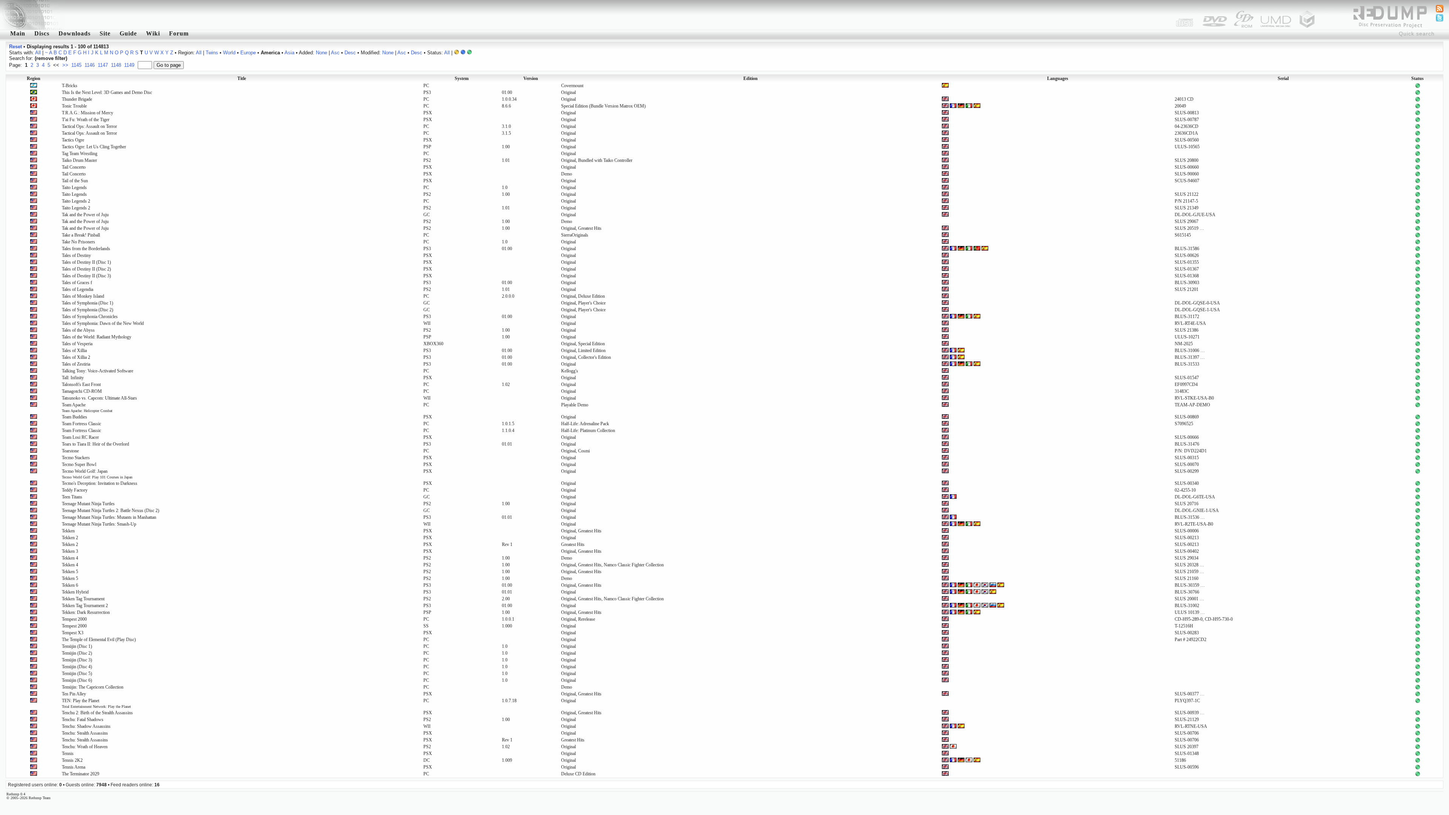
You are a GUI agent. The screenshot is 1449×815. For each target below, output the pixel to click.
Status (1417, 78)
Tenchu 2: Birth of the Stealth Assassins (97, 712)
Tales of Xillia (74, 350)
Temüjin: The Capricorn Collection (92, 687)
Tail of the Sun (75, 180)
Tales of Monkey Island (83, 296)
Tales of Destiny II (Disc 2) (86, 269)
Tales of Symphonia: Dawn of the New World (103, 323)
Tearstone (70, 451)
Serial (1283, 78)
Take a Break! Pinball (81, 235)
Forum (179, 33)
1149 (129, 65)
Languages (1057, 78)
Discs (41, 33)
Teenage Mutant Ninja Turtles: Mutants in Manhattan (109, 517)
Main (17, 33)
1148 (116, 65)
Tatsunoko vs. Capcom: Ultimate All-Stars (99, 398)
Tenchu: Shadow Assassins (86, 726)
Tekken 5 (70, 571)
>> (65, 65)
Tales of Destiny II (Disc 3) (86, 275)
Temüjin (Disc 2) (77, 653)
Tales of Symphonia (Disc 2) (87, 309)
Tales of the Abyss (78, 330)
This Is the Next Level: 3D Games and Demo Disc (107, 92)
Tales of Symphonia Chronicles (90, 316)
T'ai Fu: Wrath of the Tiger (85, 119)
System (462, 78)
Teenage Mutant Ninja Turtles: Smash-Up (99, 524)
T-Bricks (69, 85)
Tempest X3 (72, 632)
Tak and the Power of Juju (85, 214)
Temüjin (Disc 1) (77, 646)
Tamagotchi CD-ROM (82, 391)
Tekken (68, 531)
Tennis (68, 753)
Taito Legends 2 (76, 201)
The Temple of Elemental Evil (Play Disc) (99, 639)
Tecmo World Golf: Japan (97, 474)
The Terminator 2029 (80, 774)
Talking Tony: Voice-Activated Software (97, 371)
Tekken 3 (70, 551)
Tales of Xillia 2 (76, 357)
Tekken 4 (70, 558)
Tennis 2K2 (72, 760)
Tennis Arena (73, 767)
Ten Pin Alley (74, 694)
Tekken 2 (70, 537)
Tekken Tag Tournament (83, 598)
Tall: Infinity (73, 377)
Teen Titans (72, 497)
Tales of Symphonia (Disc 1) (87, 303)
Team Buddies (74, 417)
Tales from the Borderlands (86, 248)
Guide (128, 33)
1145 (76, 65)
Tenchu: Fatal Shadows (82, 719)
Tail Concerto (74, 167)
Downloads (74, 33)
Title (241, 78)
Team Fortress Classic (81, 423)
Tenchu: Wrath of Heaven (85, 746)
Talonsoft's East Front (81, 384)
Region (33, 78)
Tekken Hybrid (75, 592)
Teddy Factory (75, 490)
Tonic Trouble (74, 106)
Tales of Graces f (77, 282)
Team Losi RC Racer (80, 437)
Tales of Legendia (77, 289)
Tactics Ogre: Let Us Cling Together (94, 146)
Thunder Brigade (77, 99)
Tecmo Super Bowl (79, 464)
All (38, 52)
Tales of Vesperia (77, 343)
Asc (335, 52)
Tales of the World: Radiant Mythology (96, 337)
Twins (212, 52)
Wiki (153, 33)
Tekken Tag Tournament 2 (85, 605)
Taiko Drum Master (79, 160)
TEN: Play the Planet (96, 703)
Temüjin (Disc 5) (77, 673)
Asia (289, 52)
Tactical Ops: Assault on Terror (89, 126)
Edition (750, 78)
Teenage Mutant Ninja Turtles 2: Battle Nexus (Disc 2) (110, 510)
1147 (103, 65)
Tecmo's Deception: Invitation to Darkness (99, 483)
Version (530, 78)
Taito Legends (74, 187)
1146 (90, 65)
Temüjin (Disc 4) (77, 666)
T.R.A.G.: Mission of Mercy (87, 112)
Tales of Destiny (76, 255)
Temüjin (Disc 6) (77, 680)
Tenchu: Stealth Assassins (85, 733)
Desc (350, 52)
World (229, 52)
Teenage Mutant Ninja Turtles (88, 503)
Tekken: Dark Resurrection (86, 612)
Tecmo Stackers (76, 457)
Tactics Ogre (73, 140)
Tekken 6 (70, 585)
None (321, 52)
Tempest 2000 (74, 619)
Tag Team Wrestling (79, 153)
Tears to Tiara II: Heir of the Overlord (95, 444)
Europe (248, 52)
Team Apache (87, 407)
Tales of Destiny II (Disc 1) (86, 262)
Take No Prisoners (78, 241)
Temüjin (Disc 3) (77, 660)
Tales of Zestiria (76, 364)
